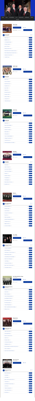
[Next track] (31, 34)
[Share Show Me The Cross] (28, 83)
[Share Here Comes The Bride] (28, 169)
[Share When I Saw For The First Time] (28, 265)
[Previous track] (30, 34)
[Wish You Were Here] (7, 363)
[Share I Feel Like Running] (28, 100)
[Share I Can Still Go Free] (28, 140)
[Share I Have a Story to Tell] (28, 331)
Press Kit (17, 19)
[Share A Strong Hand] (28, 134)
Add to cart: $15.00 (27, 71)
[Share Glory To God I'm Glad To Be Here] (28, 350)
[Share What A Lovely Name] (28, 217)
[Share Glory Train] (28, 215)
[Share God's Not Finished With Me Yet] (28, 219)
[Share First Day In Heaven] (28, 44)
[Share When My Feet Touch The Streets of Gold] (28, 50)
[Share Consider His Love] (28, 221)
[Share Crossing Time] (28, 98)
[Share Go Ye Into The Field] (28, 225)
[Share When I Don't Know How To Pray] (28, 379)
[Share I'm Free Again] (28, 377)
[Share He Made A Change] (28, 175)
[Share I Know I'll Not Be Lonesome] (28, 296)
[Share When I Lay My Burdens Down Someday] (28, 307)
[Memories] (7, 197)
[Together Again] (7, 70)
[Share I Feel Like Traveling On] (28, 388)
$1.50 (30, 37)
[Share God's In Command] (28, 348)
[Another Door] (7, 113)
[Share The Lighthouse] (28, 177)
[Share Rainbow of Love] (28, 309)
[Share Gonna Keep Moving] (28, 333)
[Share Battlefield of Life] (28, 39)
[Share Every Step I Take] (28, 94)
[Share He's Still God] (28, 392)
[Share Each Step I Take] (28, 340)
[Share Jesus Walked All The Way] (28, 298)
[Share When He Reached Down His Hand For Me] (28, 52)
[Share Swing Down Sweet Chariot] (28, 55)
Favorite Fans (21, 17)
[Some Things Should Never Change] (7, 280)
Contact (32, 17)
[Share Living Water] (28, 375)
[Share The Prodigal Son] (28, 179)
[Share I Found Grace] (28, 381)
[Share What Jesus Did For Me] (28, 48)
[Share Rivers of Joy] (28, 79)
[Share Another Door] (28, 123)
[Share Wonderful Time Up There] (28, 289)
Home (3, 17)
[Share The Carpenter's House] (28, 267)
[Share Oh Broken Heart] (28, 208)
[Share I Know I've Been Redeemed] (28, 136)
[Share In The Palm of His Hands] (28, 342)
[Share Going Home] (28, 164)
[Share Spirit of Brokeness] (28, 250)
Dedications (27, 17)
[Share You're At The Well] (28, 81)
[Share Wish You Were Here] (28, 373)
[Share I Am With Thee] (28, 57)
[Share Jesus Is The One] (28, 46)
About (7, 17)
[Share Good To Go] (28, 337)
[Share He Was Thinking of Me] (28, 254)
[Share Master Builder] (28, 131)
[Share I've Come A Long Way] (28, 248)
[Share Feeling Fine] (28, 90)
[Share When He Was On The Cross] (28, 182)
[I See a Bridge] (7, 238)
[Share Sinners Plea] (28, 291)
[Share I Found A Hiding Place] (28, 304)
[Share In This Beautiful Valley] (28, 42)
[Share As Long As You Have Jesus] (28, 212)
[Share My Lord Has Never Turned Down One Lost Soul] (28, 346)
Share (25, 27)
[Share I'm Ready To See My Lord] (28, 138)
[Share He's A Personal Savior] (28, 302)
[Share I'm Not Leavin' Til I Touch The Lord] (28, 252)
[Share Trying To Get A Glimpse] (28, 171)
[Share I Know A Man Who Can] (28, 390)
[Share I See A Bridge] (28, 261)
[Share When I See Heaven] (28, 294)
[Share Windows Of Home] (28, 127)
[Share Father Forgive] (28, 37)
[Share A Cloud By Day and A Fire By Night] (28, 256)
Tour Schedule (11, 17)
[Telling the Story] (7, 322)
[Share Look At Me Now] (28, 210)
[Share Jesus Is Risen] (28, 88)
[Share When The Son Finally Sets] (28, 258)
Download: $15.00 (17, 27)
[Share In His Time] (28, 385)
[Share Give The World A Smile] (28, 300)
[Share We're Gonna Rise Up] (28, 206)
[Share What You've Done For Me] (28, 335)
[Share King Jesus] (28, 173)
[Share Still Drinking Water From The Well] (28, 142)
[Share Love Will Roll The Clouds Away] (28, 383)
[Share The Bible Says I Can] (28, 344)
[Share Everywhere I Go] (28, 85)
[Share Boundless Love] (28, 184)
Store (16, 17)
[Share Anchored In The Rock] (28, 129)
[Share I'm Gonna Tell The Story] (28, 263)
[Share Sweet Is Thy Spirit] (28, 167)
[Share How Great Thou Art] (28, 92)
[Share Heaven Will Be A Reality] (28, 125)
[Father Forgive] (7, 28)
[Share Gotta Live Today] (28, 96)
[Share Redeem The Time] (28, 223)
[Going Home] (7, 155)
